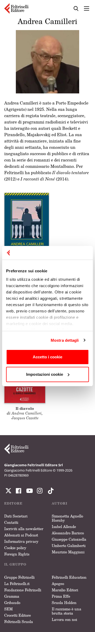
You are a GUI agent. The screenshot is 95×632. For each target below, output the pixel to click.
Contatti (11, 522)
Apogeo (58, 583)
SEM (8, 609)
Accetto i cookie (47, 357)
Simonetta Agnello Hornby (67, 518)
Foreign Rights (16, 554)
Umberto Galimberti (69, 545)
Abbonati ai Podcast (21, 535)
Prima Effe (61, 596)
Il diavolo (25, 408)
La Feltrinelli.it (17, 583)
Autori (59, 503)
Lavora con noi (64, 619)
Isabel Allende (64, 526)
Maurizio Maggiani (68, 552)
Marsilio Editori (65, 590)
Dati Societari (15, 516)
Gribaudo (12, 602)
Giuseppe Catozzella (69, 539)
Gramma (11, 596)
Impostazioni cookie (44, 374)
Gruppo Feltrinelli (19, 577)
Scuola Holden (64, 602)
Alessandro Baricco (68, 533)
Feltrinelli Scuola (18, 621)
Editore (13, 503)
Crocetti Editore (17, 615)
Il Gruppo (15, 564)
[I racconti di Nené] (26, 226)
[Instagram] (49, 491)
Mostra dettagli (65, 340)
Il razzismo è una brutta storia (66, 611)
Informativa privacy (21, 541)
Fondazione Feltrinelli (22, 590)
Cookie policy (15, 547)
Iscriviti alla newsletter (23, 528)
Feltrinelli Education (69, 577)
